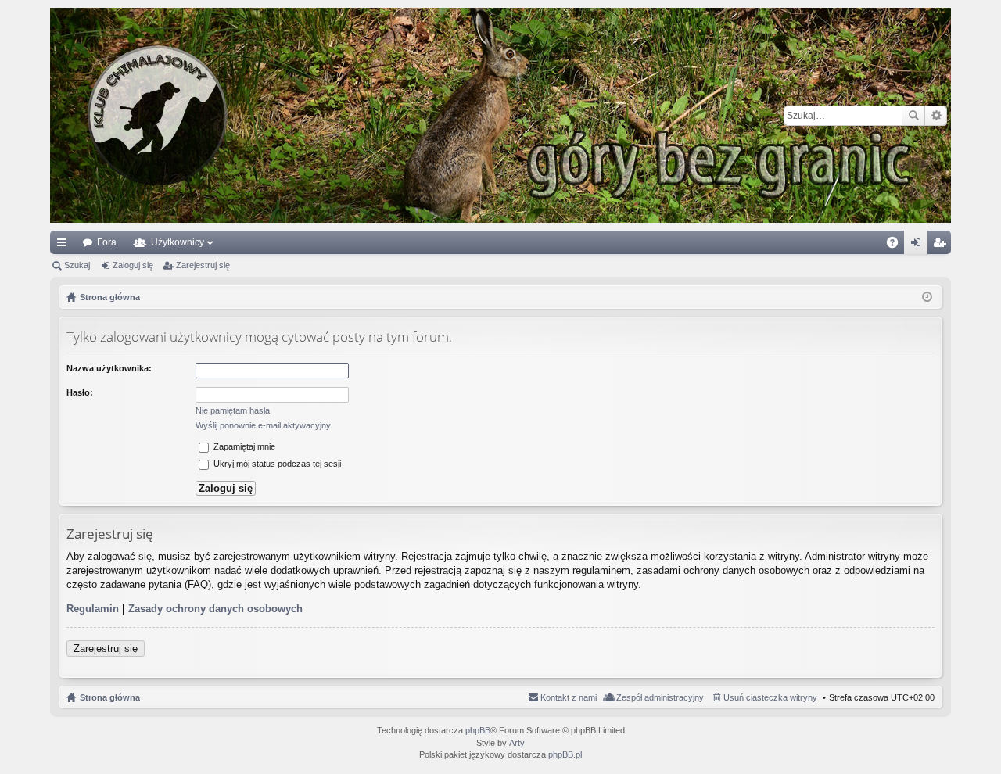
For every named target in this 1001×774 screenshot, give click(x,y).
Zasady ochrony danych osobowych (215, 609)
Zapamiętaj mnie (243, 446)
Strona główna (110, 697)
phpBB (477, 730)
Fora (107, 242)
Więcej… (65, 245)
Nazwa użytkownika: (109, 368)
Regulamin (92, 609)
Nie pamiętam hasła (233, 410)
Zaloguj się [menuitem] (918, 245)
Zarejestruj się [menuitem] (942, 245)
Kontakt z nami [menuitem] (568, 697)
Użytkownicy (177, 242)
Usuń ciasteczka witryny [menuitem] (770, 697)
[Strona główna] (500, 115)
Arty (517, 742)
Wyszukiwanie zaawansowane (935, 115)
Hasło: (79, 392)
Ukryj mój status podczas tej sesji (276, 463)
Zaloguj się (133, 265)
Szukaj (913, 115)
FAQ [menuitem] (897, 245)
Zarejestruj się (203, 265)
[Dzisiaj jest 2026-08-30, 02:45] (927, 297)
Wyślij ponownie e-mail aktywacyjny (263, 425)
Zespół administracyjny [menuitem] (660, 697)
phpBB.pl (565, 754)
